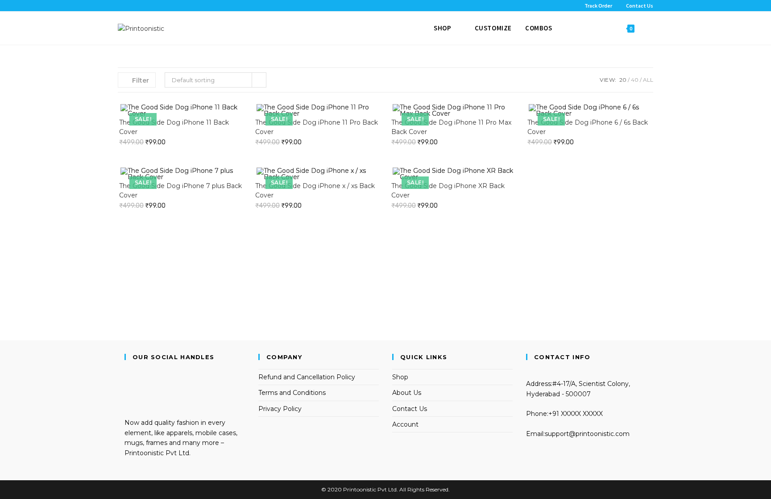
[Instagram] (126, 394)
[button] (232, 114)
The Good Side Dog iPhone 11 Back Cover (174, 127)
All (648, 79)
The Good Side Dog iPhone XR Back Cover (448, 190)
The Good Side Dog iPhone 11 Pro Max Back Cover (451, 127)
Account (405, 424)
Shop (400, 377)
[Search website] (650, 28)
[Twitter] (126, 374)
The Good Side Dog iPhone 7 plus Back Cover (180, 190)
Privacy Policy (280, 409)
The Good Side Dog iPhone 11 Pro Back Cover (316, 127)
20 (622, 79)
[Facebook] (126, 384)
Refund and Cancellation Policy (306, 377)
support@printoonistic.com (587, 434)
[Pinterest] (126, 404)
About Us (406, 393)
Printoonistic (359, 489)
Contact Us (409, 409)
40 (634, 79)
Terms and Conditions (292, 393)
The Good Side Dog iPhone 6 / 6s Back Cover (587, 127)
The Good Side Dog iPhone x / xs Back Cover (315, 190)
